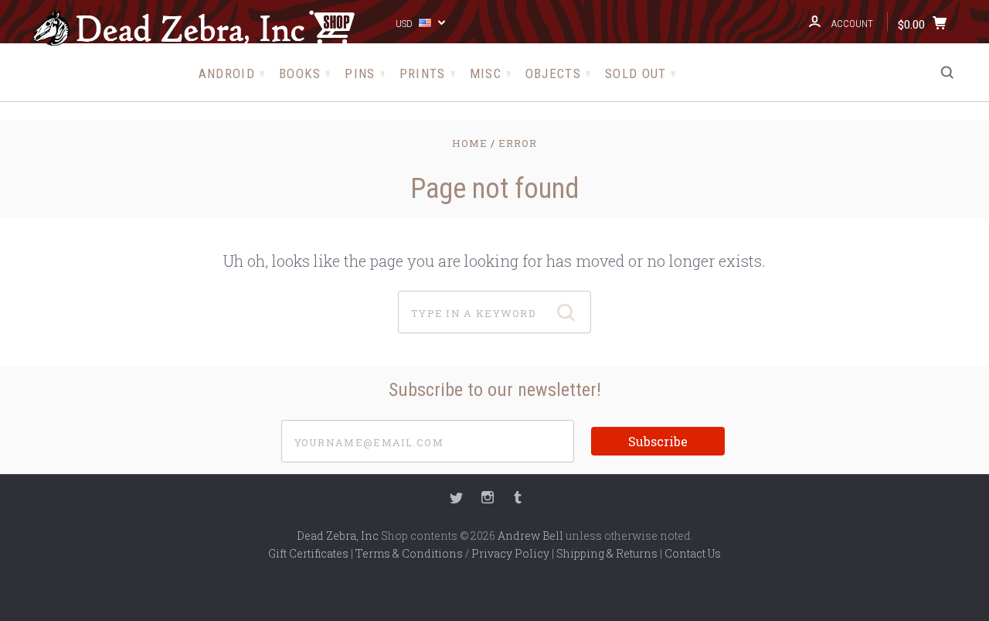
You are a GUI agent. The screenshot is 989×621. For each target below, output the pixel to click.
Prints (422, 73)
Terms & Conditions (409, 553)
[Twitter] (457, 499)
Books (300, 73)
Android (227, 73)
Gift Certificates (308, 553)
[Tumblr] (517, 499)
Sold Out (635, 73)
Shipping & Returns (607, 553)
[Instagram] (487, 499)
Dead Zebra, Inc (338, 535)
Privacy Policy (510, 553)
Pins (360, 73)
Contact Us (692, 553)
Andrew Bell (530, 535)
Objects (553, 73)
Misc (485, 73)
